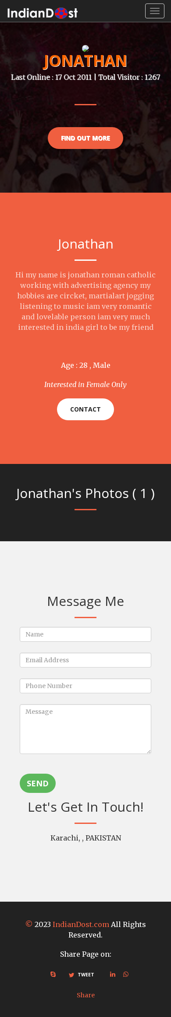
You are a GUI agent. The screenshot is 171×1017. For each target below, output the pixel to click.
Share (86, 995)
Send (38, 783)
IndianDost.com (81, 924)
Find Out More (85, 138)
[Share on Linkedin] (112, 974)
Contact (85, 409)
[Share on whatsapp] (125, 974)
